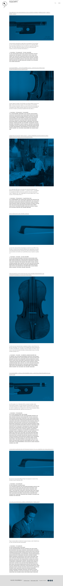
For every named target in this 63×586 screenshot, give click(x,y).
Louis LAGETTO (16, 125)
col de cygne (35, 53)
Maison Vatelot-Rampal (34, 432)
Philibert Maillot (18, 494)
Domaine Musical (14, 556)
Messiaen (34, 564)
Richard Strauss (25, 569)
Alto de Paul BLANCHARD (15, 415)
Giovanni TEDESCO (24, 427)
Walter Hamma (29, 207)
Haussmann (18, 361)
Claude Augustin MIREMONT (20, 117)
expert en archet (26, 557)
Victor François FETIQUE (16, 440)
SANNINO (31, 437)
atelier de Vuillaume (12, 259)
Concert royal (30, 552)
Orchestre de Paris (22, 565)
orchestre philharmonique (22, 436)
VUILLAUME (23, 267)
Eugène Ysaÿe (14, 557)
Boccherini (34, 419)
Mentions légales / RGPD (34, 580)
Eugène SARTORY (34, 424)
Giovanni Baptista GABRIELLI (22, 121)
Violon (30, 198)
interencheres (32, 57)
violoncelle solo (37, 441)
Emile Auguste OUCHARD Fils (13, 118)
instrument (13, 57)
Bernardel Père (26, 116)
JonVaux (18, 263)
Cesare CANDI (36, 116)
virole (14, 495)
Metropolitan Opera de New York (28, 433)
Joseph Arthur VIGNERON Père (18, 431)
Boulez (18, 549)
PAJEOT (32, 436)
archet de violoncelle (16, 53)
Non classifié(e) (26, 112)
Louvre (26, 263)
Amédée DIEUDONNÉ (15, 199)
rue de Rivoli (33, 265)
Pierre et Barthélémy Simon (20, 265)
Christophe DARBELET (12, 117)
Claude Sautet (37, 551)
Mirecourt (31, 58)
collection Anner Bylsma (30, 420)
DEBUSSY (10, 556)
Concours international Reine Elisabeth (15, 553)
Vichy (10, 207)
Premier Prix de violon (30, 566)
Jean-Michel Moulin (31, 122)
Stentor (26, 494)
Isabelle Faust (29, 428)
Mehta (32, 564)
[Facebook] (48, 580)
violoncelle (12, 61)
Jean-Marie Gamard (12, 561)
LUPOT (28, 263)
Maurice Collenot (27, 204)
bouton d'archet (31, 116)
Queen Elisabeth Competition (19, 437)
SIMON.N (10, 267)
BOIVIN (37, 419)
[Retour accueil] (4, 7)
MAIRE (16, 264)
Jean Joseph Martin (23, 203)
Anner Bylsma (14, 486)
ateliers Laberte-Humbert (25, 487)
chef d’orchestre (36, 549)
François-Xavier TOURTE (29, 490)
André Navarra (34, 415)
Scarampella (35, 437)
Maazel (27, 562)
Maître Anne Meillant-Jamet (13, 433)
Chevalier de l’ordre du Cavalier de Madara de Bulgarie (17, 551)
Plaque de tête (23, 494)
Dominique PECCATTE (34, 117)
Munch (12, 565)
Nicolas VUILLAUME (36, 125)
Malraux (13, 564)
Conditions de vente (26, 580)
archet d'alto (28, 113)
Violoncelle (25, 414)
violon (10, 61)
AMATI (22, 415)
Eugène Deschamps (31, 260)
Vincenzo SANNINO (27, 440)
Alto (11, 414)
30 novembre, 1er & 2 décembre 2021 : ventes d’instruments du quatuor (29, 373)
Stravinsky (35, 569)
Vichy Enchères (12, 52)
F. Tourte (13, 490)
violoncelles (24, 207)
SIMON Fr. (36, 265)
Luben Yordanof (23, 562)
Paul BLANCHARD (36, 436)
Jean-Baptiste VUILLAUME (13, 263)
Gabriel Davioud (22, 56)
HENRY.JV (24, 361)
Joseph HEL (25, 431)
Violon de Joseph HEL (27, 441)
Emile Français (35, 199)
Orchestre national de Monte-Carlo (31, 565)
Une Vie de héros (26, 570)
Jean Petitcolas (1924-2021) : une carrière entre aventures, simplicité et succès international (28, 136)
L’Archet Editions (32, 491)
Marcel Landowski (17, 564)
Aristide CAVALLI (24, 418)
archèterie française (19, 418)
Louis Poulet (37, 203)
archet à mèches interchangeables (22, 356)
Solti (33, 569)
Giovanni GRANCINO (18, 427)
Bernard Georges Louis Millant (19, 116)
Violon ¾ (33, 440)
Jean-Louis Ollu (35, 560)
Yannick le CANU (17, 61)
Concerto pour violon (36, 552)
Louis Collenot (33, 203)
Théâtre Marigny (16, 570)
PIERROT (29, 265)
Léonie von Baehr (22, 432)
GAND (16, 361)
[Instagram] (52, 580)
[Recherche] (55, 3)
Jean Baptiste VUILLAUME (17, 122)
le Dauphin (16, 432)
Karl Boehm (35, 561)
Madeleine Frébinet (12, 264)
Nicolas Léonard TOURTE (23, 125)
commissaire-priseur (28, 117)
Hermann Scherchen (12, 560)
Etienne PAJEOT (26, 118)
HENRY (22, 361)
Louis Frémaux (17, 562)
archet (11, 53)
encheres (22, 118)
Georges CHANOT (32, 56)
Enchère (19, 118)
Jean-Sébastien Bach (18, 561)
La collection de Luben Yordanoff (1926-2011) (24, 502)
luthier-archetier (36, 263)
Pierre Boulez (20, 566)
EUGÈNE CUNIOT (28, 200)
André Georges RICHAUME (27, 415)
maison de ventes (26, 58)
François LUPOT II (17, 56)
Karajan (32, 561)
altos (20, 415)
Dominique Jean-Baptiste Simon (16, 260)
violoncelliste (11, 495)
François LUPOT (17, 490)
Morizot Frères (36, 433)
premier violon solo (36, 566)
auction (23, 53)
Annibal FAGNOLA (21, 113)
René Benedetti (20, 569)
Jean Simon (36, 361)
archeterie (20, 53)
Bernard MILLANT (30, 53)
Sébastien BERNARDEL (16, 126)
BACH (10, 549)
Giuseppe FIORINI (35, 427)
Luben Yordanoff (28, 432)
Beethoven (31, 419)
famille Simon (36, 260)
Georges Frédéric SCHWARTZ (13, 121)
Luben (20, 562)
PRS (14, 437)
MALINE (18, 264)
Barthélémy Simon (18, 259)
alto (10, 113)
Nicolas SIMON (31, 264)
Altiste (11, 548)
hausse (34, 490)
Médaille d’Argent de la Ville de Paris (25, 564)
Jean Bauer (18, 203)
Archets (25, 52)
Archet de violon (29, 356)
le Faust (19, 432)
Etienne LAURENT (23, 200)
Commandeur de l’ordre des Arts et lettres (15, 552)
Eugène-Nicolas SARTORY (33, 118)
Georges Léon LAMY (12, 427)
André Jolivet (23, 548)
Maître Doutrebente (20, 433)
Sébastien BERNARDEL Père (25, 126)
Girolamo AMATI (30, 427)
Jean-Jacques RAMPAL (25, 122)
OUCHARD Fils (28, 436)
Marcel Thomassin (22, 204)
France (13, 56)
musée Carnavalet (25, 264)
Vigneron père (18, 207)
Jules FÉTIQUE (34, 431)
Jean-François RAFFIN (16, 58)
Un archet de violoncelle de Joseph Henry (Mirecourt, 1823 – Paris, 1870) (29, 13)
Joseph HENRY (29, 52)
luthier (13, 204)
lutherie (10, 204)
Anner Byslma (18, 486)
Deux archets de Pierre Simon (19, 213)
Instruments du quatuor (25, 57)
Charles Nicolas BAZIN (31, 259)
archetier (10, 357)
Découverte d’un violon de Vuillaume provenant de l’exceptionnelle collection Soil (26, 274)
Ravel (24, 437)
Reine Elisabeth (15, 569)
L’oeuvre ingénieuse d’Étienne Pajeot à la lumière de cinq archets (31, 449)
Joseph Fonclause (26, 491)
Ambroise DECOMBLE (15, 113)
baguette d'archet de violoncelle (24, 419)
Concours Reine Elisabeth (24, 553)
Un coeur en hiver (21, 570)
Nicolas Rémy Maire (30, 125)
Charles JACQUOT (17, 420)
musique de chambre (16, 565)
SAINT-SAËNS (28, 437)
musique (34, 58)
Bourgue (20, 549)
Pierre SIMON (11, 126)
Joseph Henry (22, 58)
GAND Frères (27, 56)
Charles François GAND (24, 259)
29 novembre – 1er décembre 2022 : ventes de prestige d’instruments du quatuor (27, 68)
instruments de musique (18, 57)
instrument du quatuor (19, 560)
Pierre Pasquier (24, 566)
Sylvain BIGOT (14, 267)
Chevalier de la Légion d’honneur (30, 551)
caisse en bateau (11, 420)
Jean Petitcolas (28, 203)
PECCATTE (13, 265)
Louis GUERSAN (11, 125)
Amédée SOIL (12, 356)
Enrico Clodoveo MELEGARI (16, 424)
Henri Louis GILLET (35, 121)
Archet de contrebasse (34, 113)
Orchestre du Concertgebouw (13, 436)
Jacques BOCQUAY (34, 428)
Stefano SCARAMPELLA (32, 126)
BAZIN (25, 199)
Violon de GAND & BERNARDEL (19, 441)
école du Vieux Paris (24, 423)
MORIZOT (35, 204)
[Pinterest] (50, 580)
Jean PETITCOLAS (26, 198)
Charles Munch (24, 549)
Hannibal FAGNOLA (29, 121)
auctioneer (26, 53)
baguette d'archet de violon (15, 419)
